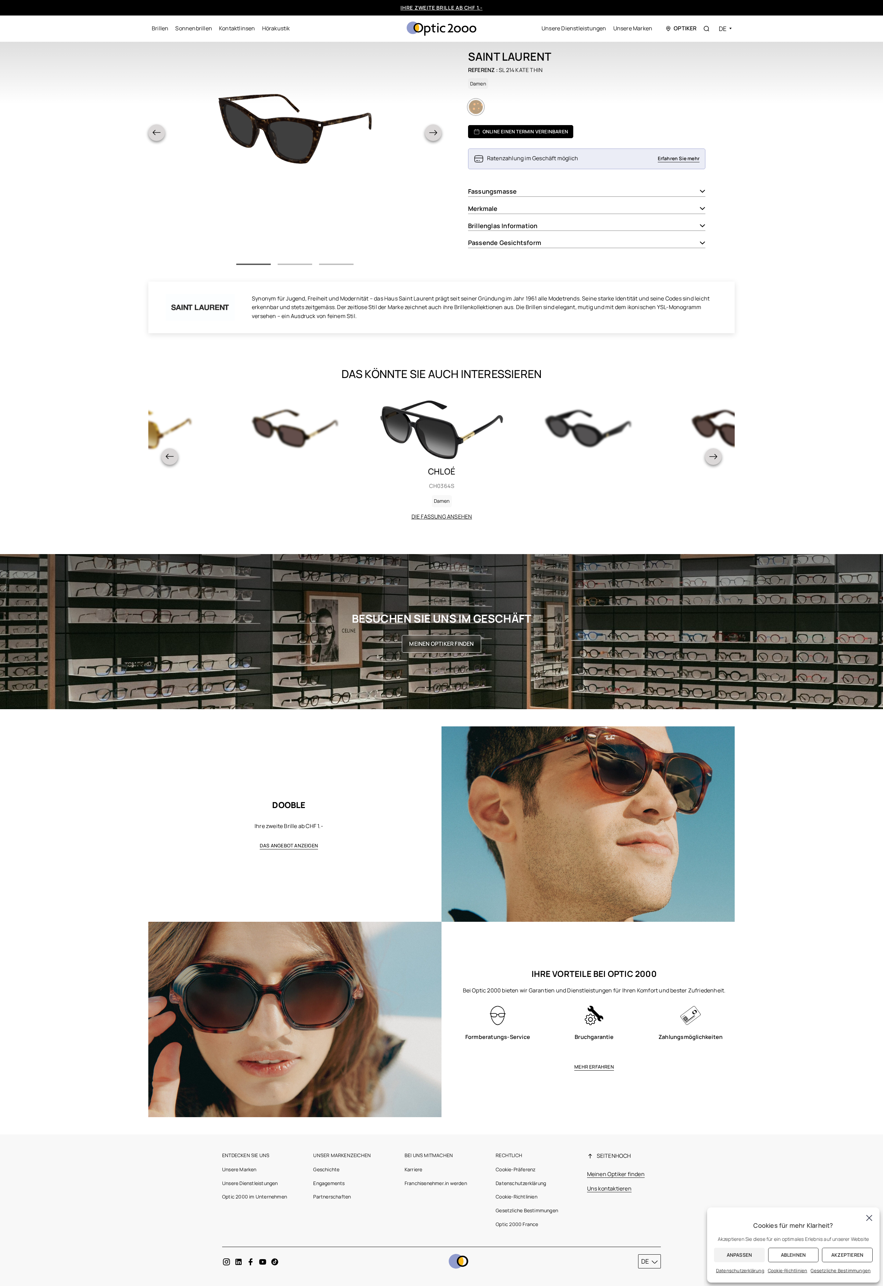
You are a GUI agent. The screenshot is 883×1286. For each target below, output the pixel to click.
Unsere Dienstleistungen (574, 28)
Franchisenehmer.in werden (436, 1183)
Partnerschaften (332, 1196)
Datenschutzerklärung (521, 1183)
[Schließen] (869, 1217)
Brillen (160, 28)
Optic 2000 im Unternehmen (254, 1196)
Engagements (329, 1183)
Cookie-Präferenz (515, 1169)
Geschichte (326, 1169)
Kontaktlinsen (237, 28)
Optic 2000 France (517, 1224)
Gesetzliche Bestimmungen (527, 1210)
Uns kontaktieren (609, 1188)
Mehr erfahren (594, 1066)
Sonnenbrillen (193, 28)
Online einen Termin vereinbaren (525, 131)
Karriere (414, 1169)
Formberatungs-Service (497, 1037)
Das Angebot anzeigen (289, 845)
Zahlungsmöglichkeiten (690, 1037)
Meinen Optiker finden (441, 643)
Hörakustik (276, 28)
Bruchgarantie (594, 1037)
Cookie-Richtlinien (516, 1196)
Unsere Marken (633, 28)
